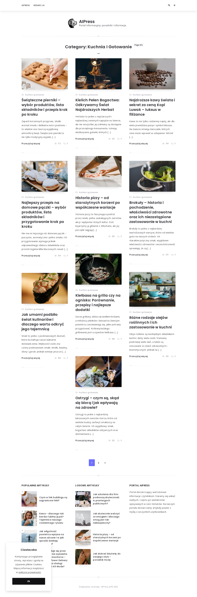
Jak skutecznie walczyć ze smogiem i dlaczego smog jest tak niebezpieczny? (106, 518)
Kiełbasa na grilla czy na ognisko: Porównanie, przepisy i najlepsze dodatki (98, 302)
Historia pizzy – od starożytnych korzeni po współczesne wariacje (97, 202)
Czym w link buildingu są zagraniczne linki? (53, 499)
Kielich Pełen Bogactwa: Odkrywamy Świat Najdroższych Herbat (97, 105)
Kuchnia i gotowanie (34, 94)
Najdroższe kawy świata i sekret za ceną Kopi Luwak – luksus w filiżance (152, 107)
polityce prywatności (30, 572)
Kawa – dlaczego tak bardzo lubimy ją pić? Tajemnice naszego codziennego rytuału (51, 518)
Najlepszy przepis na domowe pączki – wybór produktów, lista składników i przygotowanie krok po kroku (44, 214)
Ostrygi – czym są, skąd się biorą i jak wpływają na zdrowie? (97, 402)
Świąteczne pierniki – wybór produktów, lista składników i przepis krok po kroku (45, 107)
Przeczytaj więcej (31, 143)
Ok (28, 581)
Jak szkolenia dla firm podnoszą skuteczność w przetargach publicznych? (106, 499)
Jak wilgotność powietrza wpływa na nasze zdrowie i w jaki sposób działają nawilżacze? (51, 537)
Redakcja (39, 5)
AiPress (26, 5)
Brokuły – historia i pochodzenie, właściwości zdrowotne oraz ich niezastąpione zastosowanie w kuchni (150, 212)
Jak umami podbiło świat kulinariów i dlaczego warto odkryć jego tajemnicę (43, 321)
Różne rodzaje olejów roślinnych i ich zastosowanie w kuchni (150, 322)
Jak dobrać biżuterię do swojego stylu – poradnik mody (107, 557)
